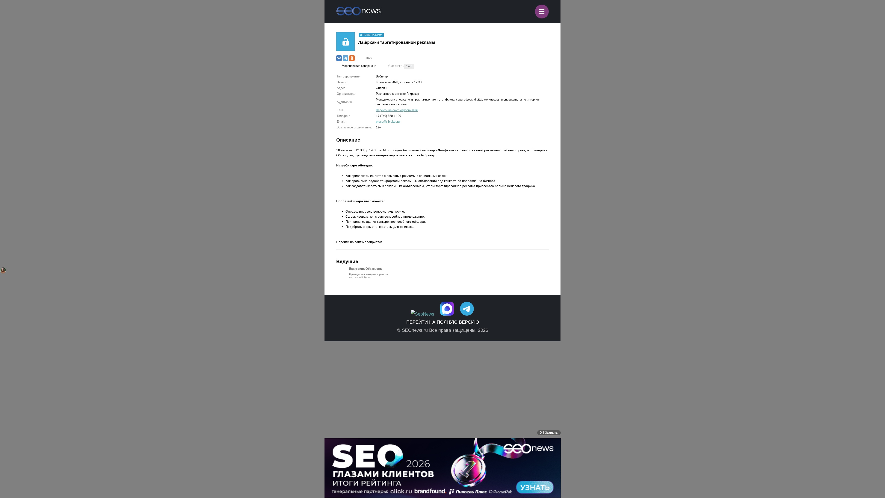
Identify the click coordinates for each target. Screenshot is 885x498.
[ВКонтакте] (339, 58)
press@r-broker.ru (388, 121)
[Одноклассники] (352, 58)
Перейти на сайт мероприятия (397, 110)
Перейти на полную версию (442, 322)
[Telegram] (345, 58)
